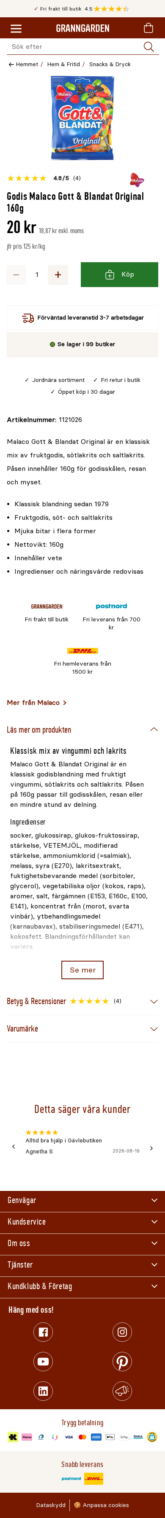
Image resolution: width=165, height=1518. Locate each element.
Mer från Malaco (33, 703)
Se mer (83, 970)
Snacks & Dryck (110, 64)
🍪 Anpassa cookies (101, 1505)
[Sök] (149, 47)
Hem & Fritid (63, 64)
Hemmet (27, 64)
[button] (114, 8)
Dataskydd (51, 1505)
